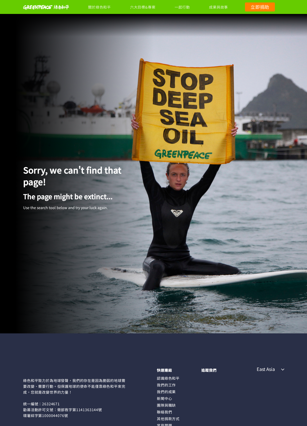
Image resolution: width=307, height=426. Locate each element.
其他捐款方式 (168, 418)
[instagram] (213, 378)
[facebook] (204, 378)
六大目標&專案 (142, 7)
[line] (222, 378)
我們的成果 (166, 391)
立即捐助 (260, 7)
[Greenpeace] (46, 13)
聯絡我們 (164, 412)
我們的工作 (166, 385)
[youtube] (231, 378)
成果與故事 (218, 7)
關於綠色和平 (99, 7)
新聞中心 (164, 398)
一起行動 (182, 7)
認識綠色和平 (168, 378)
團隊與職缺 (166, 405)
